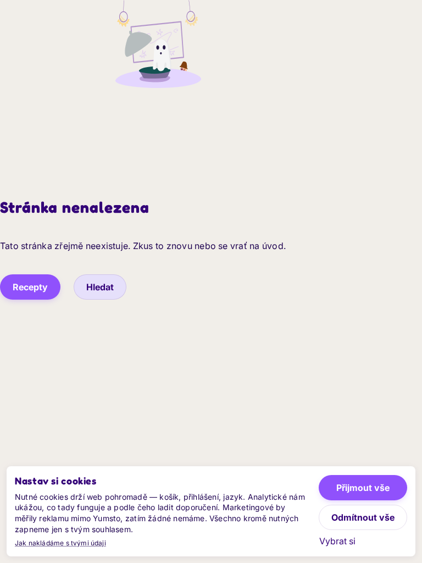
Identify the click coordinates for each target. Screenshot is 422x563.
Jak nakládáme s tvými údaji (60, 543)
